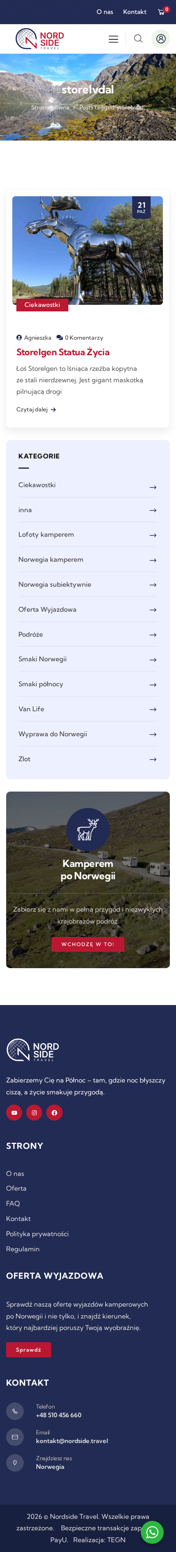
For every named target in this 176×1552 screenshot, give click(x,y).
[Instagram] (34, 1113)
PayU (58, 1540)
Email (43, 1432)
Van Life (31, 709)
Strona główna (50, 107)
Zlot (24, 759)
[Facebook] (54, 1113)
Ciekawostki (42, 305)
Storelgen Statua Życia (62, 352)
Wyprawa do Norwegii (52, 734)
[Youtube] (14, 1113)
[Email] (15, 1437)
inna (25, 510)
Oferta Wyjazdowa (47, 609)
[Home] (32, 1050)
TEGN (116, 1540)
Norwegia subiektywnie (54, 584)
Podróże (30, 634)
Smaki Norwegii (42, 659)
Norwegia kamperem (50, 559)
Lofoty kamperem (46, 534)
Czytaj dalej (32, 409)
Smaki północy (40, 684)
